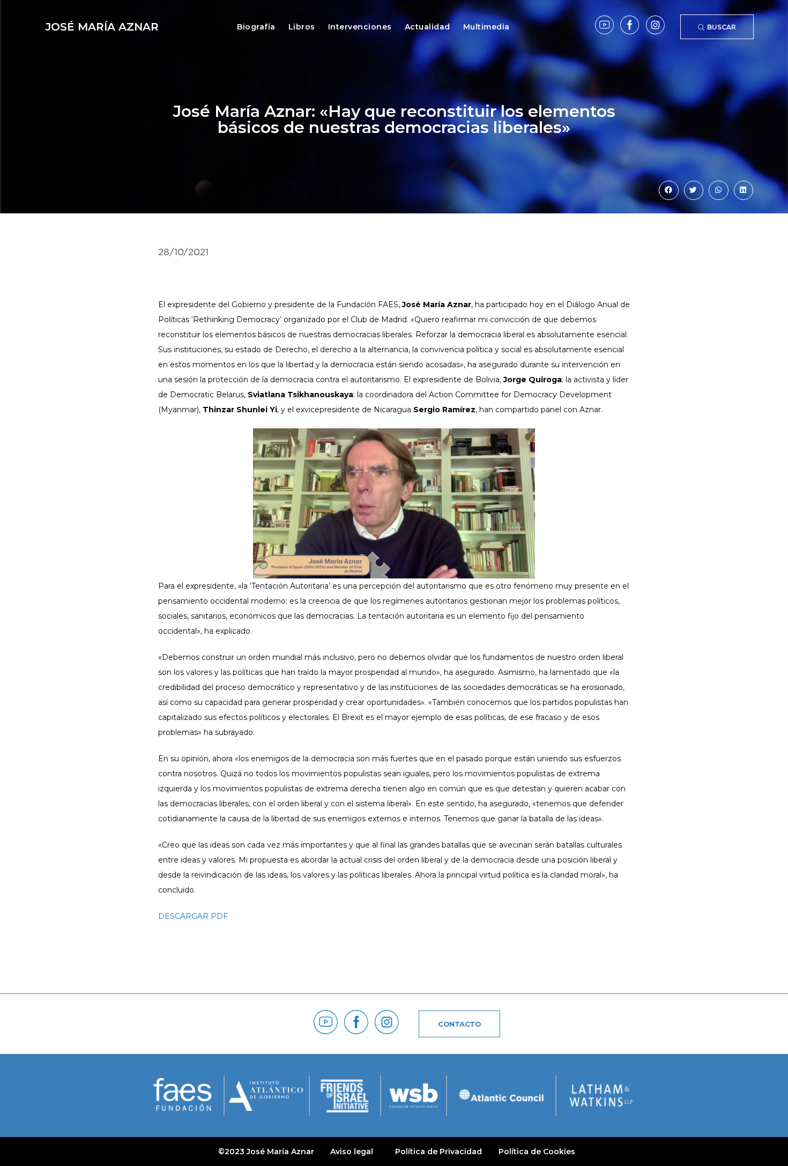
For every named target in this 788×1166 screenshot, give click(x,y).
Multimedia (486, 27)
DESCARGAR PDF (193, 916)
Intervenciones (360, 27)
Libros (301, 27)
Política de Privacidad (438, 1151)
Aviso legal (351, 1151)
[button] (668, 190)
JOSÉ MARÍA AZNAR (102, 26)
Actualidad (427, 27)
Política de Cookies (537, 1151)
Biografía (256, 27)
